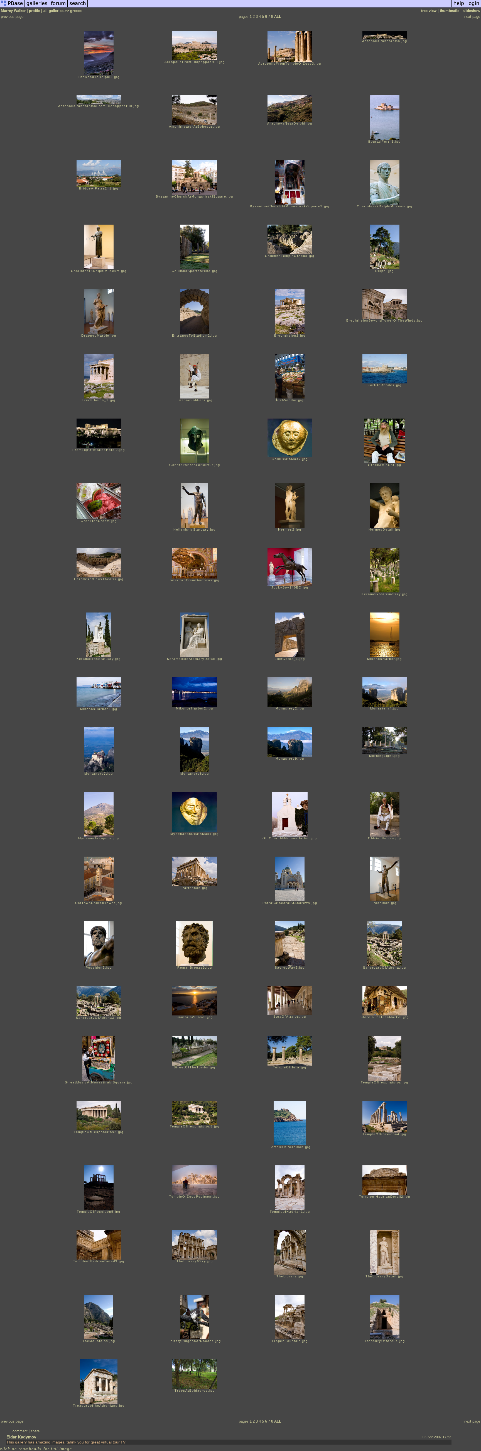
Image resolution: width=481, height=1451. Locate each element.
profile (34, 11)
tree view (428, 11)
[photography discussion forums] (58, 6)
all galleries (53, 11)
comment (20, 1431)
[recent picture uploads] (37, 6)
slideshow (471, 11)
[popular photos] (269, 6)
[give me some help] (458, 6)
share (35, 1431)
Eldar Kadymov (21, 1437)
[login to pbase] (473, 6)
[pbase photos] (12, 6)
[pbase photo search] (78, 6)
